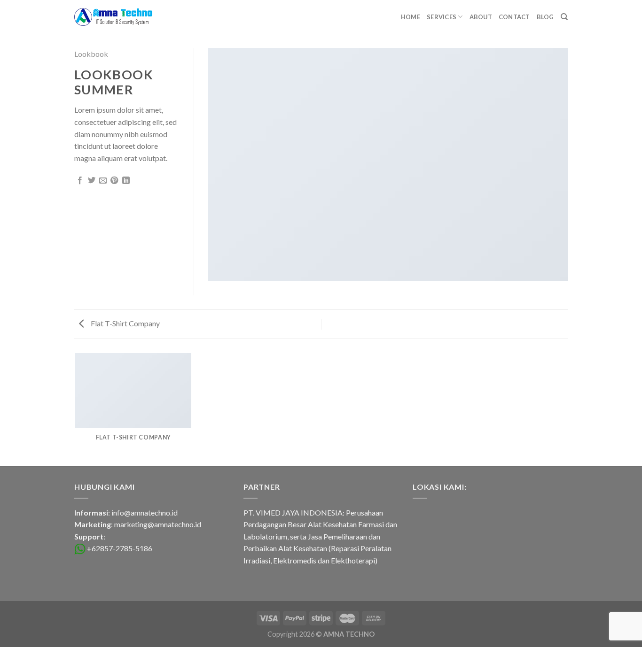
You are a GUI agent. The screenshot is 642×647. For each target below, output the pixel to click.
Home (410, 17)
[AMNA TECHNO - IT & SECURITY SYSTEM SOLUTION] (113, 17)
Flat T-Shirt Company (124, 323)
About (481, 17)
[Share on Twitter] (91, 181)
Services (441, 17)
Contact (514, 17)
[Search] (564, 17)
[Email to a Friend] (103, 181)
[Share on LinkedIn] (126, 181)
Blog (545, 17)
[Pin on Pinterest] (114, 181)
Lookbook (91, 53)
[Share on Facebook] (80, 181)
